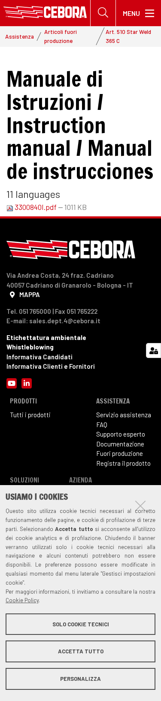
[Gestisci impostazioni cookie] (153, 350)
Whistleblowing (30, 347)
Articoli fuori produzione (60, 36)
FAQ (101, 424)
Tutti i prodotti (30, 415)
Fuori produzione (119, 453)
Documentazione (120, 444)
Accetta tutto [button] (80, 651)
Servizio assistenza (123, 415)
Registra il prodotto (123, 463)
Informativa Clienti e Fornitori (50, 366)
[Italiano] (45, 13)
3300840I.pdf (35, 207)
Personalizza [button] (80, 678)
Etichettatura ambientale (46, 337)
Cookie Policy (22, 600)
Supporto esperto (120, 434)
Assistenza (19, 36)
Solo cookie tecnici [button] (80, 624)
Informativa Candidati (39, 357)
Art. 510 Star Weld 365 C (128, 36)
